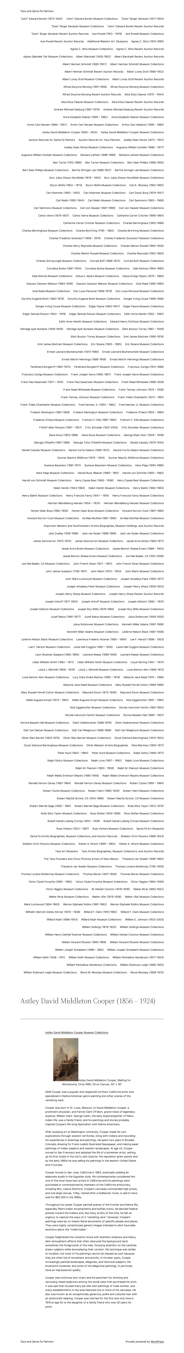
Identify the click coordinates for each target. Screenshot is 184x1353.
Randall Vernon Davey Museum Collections (100, 783)
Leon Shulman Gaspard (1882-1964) (57, 654)
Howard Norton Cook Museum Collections (53, 518)
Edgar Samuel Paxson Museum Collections (95, 313)
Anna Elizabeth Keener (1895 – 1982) (85, 117)
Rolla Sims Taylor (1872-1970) (146, 805)
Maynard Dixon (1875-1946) (100, 692)
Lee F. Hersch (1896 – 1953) (147, 639)
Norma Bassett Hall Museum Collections (45, 722)
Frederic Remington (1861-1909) (50, 412)
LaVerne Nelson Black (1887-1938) (143, 631)
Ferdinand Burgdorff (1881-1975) (51, 366)
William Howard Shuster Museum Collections (137, 942)
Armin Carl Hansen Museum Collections (94, 124)
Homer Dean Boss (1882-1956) (49, 510)
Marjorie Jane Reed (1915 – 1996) (144, 677)
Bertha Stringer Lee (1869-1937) (91, 170)
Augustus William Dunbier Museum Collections (49, 154)
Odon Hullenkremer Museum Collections (139, 722)
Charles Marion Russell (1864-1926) (142, 245)
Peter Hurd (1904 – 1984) (73, 752)
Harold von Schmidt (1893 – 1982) (143, 472)
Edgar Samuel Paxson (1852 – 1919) (44, 313)
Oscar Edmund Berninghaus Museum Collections (53, 745)
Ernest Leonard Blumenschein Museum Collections (133, 351)
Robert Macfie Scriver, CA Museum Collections (135, 798)
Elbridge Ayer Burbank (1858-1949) (41, 328)
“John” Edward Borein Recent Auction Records (135, 26)
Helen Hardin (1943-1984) (69, 487)
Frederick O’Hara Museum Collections (56, 419)
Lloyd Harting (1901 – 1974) (147, 662)
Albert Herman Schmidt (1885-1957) (85, 64)
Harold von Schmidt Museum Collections (46, 480)
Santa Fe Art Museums (150, 828)
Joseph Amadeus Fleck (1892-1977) (142, 578)
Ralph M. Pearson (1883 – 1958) (94, 768)
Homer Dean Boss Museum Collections (95, 510)
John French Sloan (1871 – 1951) (92, 563)
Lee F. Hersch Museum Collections (49, 646)
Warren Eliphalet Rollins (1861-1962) (85, 904)
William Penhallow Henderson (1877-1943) (138, 957)
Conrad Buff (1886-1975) (105, 260)
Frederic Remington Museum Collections (98, 412)
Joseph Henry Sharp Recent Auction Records (136, 593)
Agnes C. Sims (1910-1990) (147, 41)
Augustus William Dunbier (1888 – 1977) (140, 147)
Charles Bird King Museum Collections (141, 230)
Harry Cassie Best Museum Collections (140, 480)
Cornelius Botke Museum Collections (107, 268)
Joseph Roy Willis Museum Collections (141, 609)
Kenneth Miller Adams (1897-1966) (143, 624)
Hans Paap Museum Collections (55, 472)
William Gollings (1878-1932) (99, 926)
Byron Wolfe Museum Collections (106, 185)
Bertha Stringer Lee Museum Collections (139, 170)
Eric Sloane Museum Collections (144, 344)
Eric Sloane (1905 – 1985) (106, 344)
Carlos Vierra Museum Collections (93, 215)
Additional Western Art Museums (107, 41)
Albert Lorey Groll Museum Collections (85, 79)
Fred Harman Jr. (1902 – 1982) (97, 404)
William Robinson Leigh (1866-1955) (142, 964)
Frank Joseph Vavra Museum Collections (139, 374)
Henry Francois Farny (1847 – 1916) (87, 495)
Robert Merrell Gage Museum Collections (99, 805)
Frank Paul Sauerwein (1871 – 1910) (42, 382)
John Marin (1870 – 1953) (106, 571)
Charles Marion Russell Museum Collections (97, 253)
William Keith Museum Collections (89, 957)
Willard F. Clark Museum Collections (142, 911)
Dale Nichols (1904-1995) (148, 268)
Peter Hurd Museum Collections (111, 752)
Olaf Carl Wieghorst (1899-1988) (91, 730)
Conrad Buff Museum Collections (144, 260)
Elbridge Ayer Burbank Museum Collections (93, 328)
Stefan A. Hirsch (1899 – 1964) (97, 843)
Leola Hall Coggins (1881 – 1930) (93, 646)
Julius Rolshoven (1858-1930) (146, 616)
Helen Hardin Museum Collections (109, 487)
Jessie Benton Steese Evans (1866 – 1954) (138, 548)
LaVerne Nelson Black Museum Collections (47, 639)
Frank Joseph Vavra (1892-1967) (91, 374)
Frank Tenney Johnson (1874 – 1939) (141, 389)
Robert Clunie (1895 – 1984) (147, 783)
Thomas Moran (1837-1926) (100, 874)
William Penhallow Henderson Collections (92, 964)
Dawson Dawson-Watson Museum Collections (104, 283)
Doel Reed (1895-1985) (150, 283)
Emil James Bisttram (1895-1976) (144, 336)
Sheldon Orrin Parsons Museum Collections (49, 843)
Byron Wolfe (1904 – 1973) (66, 185)
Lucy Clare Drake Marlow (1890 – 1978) (96, 677)
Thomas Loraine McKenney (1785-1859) (139, 866)
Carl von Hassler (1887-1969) (97, 207)
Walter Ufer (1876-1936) (106, 896)
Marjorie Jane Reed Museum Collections (87, 684)
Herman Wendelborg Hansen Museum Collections (134, 503)
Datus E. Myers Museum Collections (97, 276)
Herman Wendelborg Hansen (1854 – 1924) (74, 503)
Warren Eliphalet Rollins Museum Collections (137, 904)
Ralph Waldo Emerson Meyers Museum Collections (133, 775)
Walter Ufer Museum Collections (144, 896)
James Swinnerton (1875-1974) (52, 541)
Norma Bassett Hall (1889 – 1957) (143, 715)
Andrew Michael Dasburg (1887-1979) (77, 109)
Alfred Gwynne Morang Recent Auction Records (92, 94)
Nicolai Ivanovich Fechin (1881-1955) (141, 707)
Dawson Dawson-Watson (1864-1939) (49, 283)
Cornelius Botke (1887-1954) (64, 268)
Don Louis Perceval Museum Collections (140, 291)
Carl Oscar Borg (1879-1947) (146, 192)
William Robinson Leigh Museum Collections (50, 972)
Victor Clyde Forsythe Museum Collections (101, 881)
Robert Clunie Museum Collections (64, 790)
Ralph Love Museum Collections (144, 760)
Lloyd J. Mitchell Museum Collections (100, 669)
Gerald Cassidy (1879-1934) (147, 442)
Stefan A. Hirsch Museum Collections (141, 843)
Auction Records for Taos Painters (99, 139)
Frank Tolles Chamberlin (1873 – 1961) (141, 397)
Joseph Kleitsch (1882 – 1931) (146, 601)
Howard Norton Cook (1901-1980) (143, 510)
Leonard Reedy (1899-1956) (100, 654)
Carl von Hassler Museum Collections (141, 207)
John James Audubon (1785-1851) (66, 571)
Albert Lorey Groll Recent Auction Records (138, 79)
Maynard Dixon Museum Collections (142, 692)
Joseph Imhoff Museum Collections (102, 601)
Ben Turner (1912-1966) (67, 162)
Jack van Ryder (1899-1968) (99, 533)
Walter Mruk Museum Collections (69, 896)
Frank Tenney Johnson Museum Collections (87, 397)
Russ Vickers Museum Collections (112, 828)
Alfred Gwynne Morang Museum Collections (137, 86)
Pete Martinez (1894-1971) (148, 745)
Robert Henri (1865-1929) (104, 790)
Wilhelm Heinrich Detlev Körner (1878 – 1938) (53, 911)
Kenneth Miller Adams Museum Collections (93, 631)
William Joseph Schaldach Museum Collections (135, 949)
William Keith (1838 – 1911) (49, 957)
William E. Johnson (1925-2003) (144, 919)
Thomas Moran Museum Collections (142, 874)
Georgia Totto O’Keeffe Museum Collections (100, 442)
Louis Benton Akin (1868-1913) (145, 669)
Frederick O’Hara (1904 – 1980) (145, 412)
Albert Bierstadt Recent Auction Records (139, 56)
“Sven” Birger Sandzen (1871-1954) (142, 18)
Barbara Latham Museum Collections (141, 154)
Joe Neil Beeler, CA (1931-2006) (144, 556)
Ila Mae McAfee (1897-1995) (99, 518)
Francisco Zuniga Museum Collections (45, 374)
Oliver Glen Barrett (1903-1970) (41, 737)
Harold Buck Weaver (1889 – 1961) (98, 472)
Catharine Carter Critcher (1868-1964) (140, 215)
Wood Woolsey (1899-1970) (147, 972)
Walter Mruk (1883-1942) (148, 889)
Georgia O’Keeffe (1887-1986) (52, 442)
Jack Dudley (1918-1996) (63, 533)
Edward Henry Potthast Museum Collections (137, 321)
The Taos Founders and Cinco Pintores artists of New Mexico (81, 858)
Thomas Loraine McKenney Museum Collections (50, 874)
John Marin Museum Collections (144, 571)
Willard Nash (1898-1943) (62, 919)
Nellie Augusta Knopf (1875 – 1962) (47, 700)
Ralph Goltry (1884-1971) (149, 752)
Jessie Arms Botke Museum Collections (85, 548)
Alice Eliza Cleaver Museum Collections (84, 102)
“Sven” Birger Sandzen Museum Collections (77, 26)
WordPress (157, 1341)
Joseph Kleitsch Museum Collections (52, 609)
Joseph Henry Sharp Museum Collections (80, 593)
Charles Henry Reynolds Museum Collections (90, 245)
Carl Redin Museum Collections (106, 200)
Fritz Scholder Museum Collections (143, 427)
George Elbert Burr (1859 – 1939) (144, 435)
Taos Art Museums (66, 851)
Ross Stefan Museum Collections (144, 813)
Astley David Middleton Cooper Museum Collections (132, 132)
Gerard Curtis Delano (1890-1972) (89, 450)
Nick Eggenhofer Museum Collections (93, 707)
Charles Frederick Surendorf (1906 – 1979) (75, 238)
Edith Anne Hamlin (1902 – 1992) (144, 313)
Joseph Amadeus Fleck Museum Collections (93, 586)
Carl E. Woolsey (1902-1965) (146, 185)
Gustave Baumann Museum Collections (108, 465)
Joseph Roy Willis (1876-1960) (95, 609)
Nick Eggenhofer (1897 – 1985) (145, 700)
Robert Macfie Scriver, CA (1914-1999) (80, 798)
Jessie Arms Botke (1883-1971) (145, 541)
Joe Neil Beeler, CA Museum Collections (45, 563)
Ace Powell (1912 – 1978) (107, 33)
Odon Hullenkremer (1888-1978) (92, 722)
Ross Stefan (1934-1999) (105, 813)
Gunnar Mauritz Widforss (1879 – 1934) (81, 457)
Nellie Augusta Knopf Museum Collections (97, 700)
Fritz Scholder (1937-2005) (101, 427)
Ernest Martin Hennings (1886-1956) (84, 359)
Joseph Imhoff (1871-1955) (61, 601)
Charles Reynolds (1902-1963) (145, 253)
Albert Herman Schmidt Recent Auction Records (94, 71)
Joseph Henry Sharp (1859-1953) (143, 586)
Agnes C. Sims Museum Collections (91, 48)
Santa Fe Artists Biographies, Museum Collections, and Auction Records (73, 836)
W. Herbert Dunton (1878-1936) (111, 889)
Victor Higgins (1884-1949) (147, 881)
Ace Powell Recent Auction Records (62, 41)
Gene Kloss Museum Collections (101, 435)
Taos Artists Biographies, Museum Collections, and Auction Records (122, 851)
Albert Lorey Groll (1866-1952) (145, 71)
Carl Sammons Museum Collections (55, 207)
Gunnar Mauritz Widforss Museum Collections (136, 457)
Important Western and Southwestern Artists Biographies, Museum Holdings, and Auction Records (104, 525)
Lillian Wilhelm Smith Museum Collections (102, 662)
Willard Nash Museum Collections (101, 919)
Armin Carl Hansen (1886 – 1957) (47, 124)
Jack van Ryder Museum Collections (142, 533)
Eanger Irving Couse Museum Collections (60, 306)
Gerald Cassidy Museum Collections (43, 450)
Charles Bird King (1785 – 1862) (95, 230)
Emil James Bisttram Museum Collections (63, 344)
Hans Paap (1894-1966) (149, 465)
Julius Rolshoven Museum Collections (95, 624)
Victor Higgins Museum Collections (67, 889)
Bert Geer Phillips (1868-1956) (145, 162)
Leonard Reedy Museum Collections (142, 654)
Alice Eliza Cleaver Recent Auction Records (138, 102)
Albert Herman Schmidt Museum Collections (137, 64)
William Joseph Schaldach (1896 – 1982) (79, 949)
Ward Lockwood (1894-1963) (42, 904)
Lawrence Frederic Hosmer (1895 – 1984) (101, 639)
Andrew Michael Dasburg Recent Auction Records (133, 109)
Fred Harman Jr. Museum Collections (141, 404)
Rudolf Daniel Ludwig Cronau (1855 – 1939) (74, 821)
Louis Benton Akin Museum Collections (45, 677)
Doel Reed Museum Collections (51, 291)
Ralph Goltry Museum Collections (67, 760)
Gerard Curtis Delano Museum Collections (138, 450)
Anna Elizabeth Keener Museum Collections (137, 117)
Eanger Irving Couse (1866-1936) (144, 298)
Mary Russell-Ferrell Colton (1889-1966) (139, 684)
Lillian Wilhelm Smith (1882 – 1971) (53, 662)
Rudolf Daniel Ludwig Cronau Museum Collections (133, 821)
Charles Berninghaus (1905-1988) (143, 223)
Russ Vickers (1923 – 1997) (72, 828)
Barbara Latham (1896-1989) (98, 154)
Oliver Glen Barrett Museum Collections (87, 737)
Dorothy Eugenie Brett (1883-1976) (42, 298)
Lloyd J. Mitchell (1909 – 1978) (56, 669)
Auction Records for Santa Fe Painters (52, 139)
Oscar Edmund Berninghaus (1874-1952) (139, 737)
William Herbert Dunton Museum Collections (137, 934)
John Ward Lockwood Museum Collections (91, 578)
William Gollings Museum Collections (142, 926)
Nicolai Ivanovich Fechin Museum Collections (92, 715)
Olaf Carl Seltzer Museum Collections (45, 730)
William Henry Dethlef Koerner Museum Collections (76, 934)
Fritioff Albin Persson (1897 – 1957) (60, 427)
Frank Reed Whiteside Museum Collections (89, 389)
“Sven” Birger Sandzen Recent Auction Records (60, 33)
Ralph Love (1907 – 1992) (106, 760)
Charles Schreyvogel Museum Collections (61, 260)
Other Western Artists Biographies (107, 745)
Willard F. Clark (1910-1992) (100, 911)
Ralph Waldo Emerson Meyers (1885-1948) (73, 775)
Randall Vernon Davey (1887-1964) (50, 783)
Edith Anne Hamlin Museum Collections (83, 321)
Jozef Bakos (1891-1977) (66, 616)
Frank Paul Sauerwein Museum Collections (92, 382)
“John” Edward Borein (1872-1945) (42, 18)
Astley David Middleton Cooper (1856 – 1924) (69, 132)
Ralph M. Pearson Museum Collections (140, 768)
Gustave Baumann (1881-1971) (62, 465)
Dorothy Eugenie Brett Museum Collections (94, 298)
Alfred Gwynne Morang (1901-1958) (85, 86)
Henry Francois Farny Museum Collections (138, 495)
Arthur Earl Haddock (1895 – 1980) (143, 124)
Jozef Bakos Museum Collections (104, 616)
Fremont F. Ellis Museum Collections (142, 419)
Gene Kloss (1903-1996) (63, 435)
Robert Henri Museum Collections (143, 790)
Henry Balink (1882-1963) (148, 487)
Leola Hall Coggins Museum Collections (140, 646)
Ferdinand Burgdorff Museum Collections (99, 366)
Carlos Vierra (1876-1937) (53, 215)
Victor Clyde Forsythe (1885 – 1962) (50, 881)
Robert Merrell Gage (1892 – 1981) (50, 805)
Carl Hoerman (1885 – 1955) (63, 192)
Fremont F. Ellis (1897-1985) (99, 419)
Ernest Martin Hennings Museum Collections (137, 359)
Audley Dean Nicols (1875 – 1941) (144, 139)
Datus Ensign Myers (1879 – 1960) (143, 276)
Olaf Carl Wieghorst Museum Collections (139, 730)
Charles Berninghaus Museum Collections (47, 230)
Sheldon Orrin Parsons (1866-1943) (142, 836)
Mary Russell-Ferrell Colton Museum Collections (50, 692)
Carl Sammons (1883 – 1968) (146, 200)
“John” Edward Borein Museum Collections (92, 18)
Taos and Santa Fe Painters (37, 11)
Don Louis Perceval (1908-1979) (92, 291)
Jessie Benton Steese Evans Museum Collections (92, 556)
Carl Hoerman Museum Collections (104, 192)
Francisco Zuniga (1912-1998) (146, 366)
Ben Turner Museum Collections (104, 162)
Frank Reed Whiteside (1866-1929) (143, 382)
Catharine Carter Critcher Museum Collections (91, 223)
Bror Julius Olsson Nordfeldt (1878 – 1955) (75, 177)
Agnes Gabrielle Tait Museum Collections (48, 56)
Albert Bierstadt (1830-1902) (93, 56)
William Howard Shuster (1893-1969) (84, 942)
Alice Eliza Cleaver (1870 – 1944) (144, 94)
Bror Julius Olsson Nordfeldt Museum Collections (134, 177)
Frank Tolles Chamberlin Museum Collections (48, 404)
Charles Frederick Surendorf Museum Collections (134, 238)
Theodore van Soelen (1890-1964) (143, 858)
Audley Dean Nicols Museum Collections (88, 147)
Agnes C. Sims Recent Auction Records (140, 48)
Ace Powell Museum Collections (144, 33)
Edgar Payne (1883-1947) (104, 306)
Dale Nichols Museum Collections (52, 276)
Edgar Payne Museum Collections (143, 306)
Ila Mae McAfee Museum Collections (142, 518)
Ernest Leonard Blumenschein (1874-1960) (73, 351)
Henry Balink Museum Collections (42, 495)
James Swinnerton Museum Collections (99, 541)
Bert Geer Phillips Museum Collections (46, 170)
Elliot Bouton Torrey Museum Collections (95, 336)
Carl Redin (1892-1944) (70, 200)
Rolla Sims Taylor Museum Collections (64, 813)
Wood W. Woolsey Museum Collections (103, 972)
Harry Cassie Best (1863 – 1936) (94, 480)
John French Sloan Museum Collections (140, 563)
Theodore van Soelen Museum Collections (86, 866)
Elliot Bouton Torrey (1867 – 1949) (143, 328)
